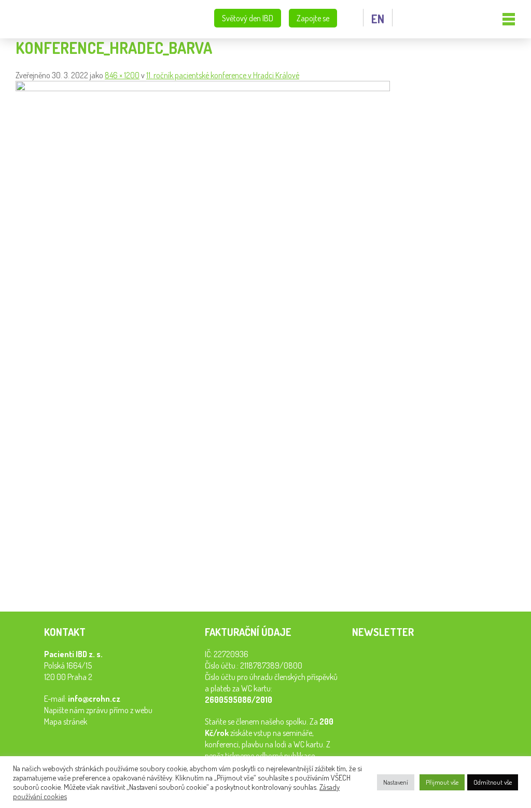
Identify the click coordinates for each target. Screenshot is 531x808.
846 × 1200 (122, 75)
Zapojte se (313, 18)
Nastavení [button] (395, 782)
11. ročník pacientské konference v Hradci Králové (222, 75)
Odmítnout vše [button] (492, 782)
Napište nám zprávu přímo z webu (98, 710)
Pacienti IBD (59, 19)
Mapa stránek (65, 721)
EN (377, 18)
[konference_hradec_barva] (203, 88)
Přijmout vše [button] (442, 782)
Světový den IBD (247, 18)
